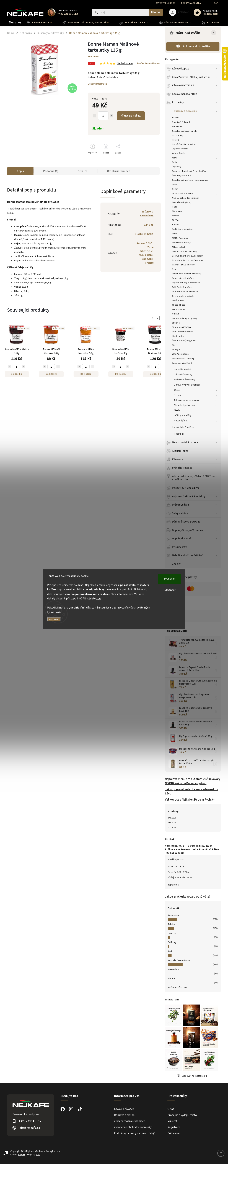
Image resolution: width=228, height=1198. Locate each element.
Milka (174, 233)
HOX (38, 1154)
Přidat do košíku (130, 115)
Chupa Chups (178, 304)
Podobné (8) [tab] (50, 171)
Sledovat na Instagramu (194, 1076)
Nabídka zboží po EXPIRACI (188, 555)
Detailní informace (97, 84)
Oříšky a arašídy (182, 415)
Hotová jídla (180, 420)
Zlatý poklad (178, 300)
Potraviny (178, 102)
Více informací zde (122, 594)
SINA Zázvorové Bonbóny (184, 251)
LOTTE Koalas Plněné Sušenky (186, 273)
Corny (175, 188)
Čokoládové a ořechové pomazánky (190, 180)
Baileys (175, 117)
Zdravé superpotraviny (186, 400)
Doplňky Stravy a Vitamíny (187, 530)
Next (158, 318)
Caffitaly (172, 942)
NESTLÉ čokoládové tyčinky (185, 198)
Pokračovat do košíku (196, 46)
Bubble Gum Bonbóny (183, 278)
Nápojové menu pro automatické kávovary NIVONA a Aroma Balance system (192, 781)
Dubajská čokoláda (181, 122)
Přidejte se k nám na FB (180, 877)
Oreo (174, 184)
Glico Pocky (177, 135)
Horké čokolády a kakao (184, 144)
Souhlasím (169, 578)
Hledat (155, 12)
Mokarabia (173, 969)
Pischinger (177, 211)
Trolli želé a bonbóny (182, 229)
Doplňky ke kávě (181, 538)
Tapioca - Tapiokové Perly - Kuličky (189, 171)
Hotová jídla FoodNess (183, 427)
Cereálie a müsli (182, 369)
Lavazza (172, 933)
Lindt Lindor (178, 336)
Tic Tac (175, 220)
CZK (216, 2)
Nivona (171, 978)
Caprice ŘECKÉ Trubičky (183, 264)
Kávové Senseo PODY (184, 94)
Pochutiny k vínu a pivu (185, 488)
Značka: (148, 63)
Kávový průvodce (165, 3)
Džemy (178, 395)
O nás (170, 1109)
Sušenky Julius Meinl (182, 363)
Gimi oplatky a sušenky (183, 296)
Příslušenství (179, 547)
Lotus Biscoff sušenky (182, 331)
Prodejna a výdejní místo (182, 1115)
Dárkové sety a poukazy (186, 522)
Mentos (175, 215)
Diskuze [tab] (82, 171)
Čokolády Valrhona (181, 175)
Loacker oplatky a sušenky (185, 291)
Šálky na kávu (180, 513)
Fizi (173, 345)
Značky (176, 564)
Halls (174, 206)
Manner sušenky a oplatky (184, 318)
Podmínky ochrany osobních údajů (134, 1133)
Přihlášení (173, 1133)
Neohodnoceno (125, 63)
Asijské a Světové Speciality (188, 496)
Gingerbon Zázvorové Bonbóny (187, 260)
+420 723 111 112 (176, 866)
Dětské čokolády (183, 374)
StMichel (176, 322)
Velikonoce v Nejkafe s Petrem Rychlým (190, 800)
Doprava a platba (191, 3)
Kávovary (177, 459)
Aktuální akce (180, 451)
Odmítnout (170, 590)
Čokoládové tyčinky (181, 202)
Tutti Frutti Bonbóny (182, 287)
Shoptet (21, 1154)
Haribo (175, 224)
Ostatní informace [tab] (118, 171)
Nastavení (54, 619)
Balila (175, 162)
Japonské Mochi (180, 148)
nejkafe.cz (173, 885)
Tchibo (171, 924)
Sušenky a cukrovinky (185, 111)
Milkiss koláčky (179, 247)
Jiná (170, 951)
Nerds (175, 269)
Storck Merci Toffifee (181, 327)
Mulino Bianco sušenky (183, 358)
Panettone (177, 126)
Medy (177, 410)
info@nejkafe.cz (176, 859)
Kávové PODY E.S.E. (183, 85)
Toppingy (179, 434)
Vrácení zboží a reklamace (129, 1121)
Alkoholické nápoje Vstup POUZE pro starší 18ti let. (194, 477)
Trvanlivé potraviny (184, 405)
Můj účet (172, 1121)
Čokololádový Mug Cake (184, 340)
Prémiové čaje (180, 505)
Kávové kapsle (180, 69)
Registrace (173, 1127)
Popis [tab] (20, 171)
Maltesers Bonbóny (181, 242)
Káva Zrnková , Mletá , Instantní (191, 77)
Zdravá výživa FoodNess (187, 385)
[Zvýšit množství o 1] (111, 115)
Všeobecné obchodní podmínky (133, 1127)
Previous (152, 318)
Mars (174, 157)
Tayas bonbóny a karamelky (186, 282)
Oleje (177, 390)
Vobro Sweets (178, 153)
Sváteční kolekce (182, 468)
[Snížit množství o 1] (94, 115)
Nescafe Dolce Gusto (179, 960)
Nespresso (173, 915)
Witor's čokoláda (180, 354)
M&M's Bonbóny (180, 238)
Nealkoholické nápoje (185, 442)
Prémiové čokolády (184, 379)
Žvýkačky (176, 166)
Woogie (176, 349)
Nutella (175, 313)
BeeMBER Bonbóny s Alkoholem (187, 255)
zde (98, 599)
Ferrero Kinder (179, 309)
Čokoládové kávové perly (184, 131)
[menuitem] (42, 22)
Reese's (175, 139)
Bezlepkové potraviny (182, 193)
